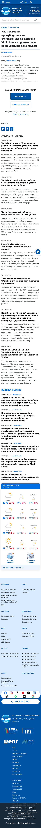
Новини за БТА (17, 756)
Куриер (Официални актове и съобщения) (9, 601)
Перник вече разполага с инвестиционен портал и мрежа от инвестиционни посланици (20, 477)
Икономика (14, 27)
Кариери (15, 768)
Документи (16, 765)
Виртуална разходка (19, 754)
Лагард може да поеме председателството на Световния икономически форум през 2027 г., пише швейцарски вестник (19, 402)
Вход (36, 10)
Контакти (16, 795)
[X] (29, 693)
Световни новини (28, 589)
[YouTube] (23, 693)
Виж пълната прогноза (13, 568)
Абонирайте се (20, 96)
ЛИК (3, 628)
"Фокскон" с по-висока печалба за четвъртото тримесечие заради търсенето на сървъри (18, 183)
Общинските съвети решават (9, 596)
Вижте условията (20, 114)
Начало (4, 28)
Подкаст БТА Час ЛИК (9, 686)
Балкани (5, 611)
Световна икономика (29, 616)
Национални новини (8, 589)
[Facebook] (6, 693)
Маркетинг (16, 783)
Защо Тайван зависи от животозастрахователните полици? (16, 246)
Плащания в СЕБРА (19, 798)
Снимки (25, 648)
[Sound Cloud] (25, 696)
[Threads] (17, 693)
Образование (6, 639)
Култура (4, 633)
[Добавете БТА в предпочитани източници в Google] (33, 696)
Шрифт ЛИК (16, 780)
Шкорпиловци (17, 774)
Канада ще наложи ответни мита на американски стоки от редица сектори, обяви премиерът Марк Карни (19, 463)
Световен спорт (28, 633)
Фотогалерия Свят (29, 656)
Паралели (25, 592)
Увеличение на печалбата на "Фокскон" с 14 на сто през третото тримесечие (20, 281)
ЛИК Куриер (5, 642)
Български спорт (28, 636)
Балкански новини (7, 616)
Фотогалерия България (30, 653)
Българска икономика (29, 619)
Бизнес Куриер (27, 622)
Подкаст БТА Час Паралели (7, 682)
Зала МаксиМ (17, 786)
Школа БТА (16, 771)
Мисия (14, 759)
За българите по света (9, 656)
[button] (21, 2)
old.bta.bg (15, 801)
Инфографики (28, 673)
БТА (13, 747)
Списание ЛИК (17, 789)
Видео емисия (6, 678)
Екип (14, 792)
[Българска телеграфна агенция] (6, 719)
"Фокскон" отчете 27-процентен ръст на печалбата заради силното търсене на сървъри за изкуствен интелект (19, 147)
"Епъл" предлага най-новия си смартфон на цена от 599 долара (18, 213)
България (5, 584)
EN (26, 2)
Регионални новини (8, 592)
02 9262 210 (22, 701)
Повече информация (26, 823)
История (15, 762)
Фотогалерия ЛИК (28, 659)
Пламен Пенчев (6, 52)
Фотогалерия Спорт (29, 662)
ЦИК (2, 605)
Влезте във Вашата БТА (20, 105)
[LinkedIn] (35, 693)
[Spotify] (16, 696)
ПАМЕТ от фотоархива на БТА (30, 666)
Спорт (24, 628)
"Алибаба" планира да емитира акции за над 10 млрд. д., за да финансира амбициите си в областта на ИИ (20, 449)
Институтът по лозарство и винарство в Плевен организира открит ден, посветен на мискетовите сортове (17, 417)
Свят (24, 584)
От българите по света (10, 653)
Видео (4, 673)
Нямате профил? (34, 13)
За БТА (14, 751)
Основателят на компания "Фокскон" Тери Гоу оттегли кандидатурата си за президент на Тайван (19, 354)
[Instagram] (12, 693)
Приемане (10, 823)
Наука (3, 636)
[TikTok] (7, 696)
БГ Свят (4, 648)
